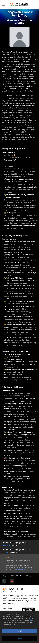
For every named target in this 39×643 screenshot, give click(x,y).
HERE (32, 620)
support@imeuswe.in (24, 570)
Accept (19, 631)
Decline (19, 639)
